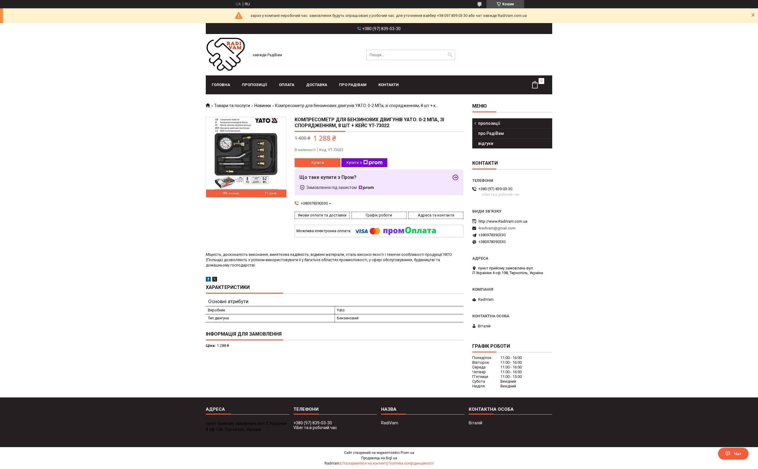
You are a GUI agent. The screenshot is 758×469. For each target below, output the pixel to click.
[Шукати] (450, 55)
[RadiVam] (225, 54)
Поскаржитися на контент (364, 463)
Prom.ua (407, 453)
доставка (316, 85)
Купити (317, 162)
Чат (737, 453)
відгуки (485, 143)
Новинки (262, 105)
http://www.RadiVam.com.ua (502, 221)
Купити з (354, 162)
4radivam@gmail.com (496, 228)
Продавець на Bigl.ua (379, 458)
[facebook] (208, 280)
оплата (286, 85)
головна (221, 85)
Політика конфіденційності (411, 463)
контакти (388, 85)
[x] (214, 280)
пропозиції (254, 85)
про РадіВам (353, 85)
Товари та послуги (232, 105)
